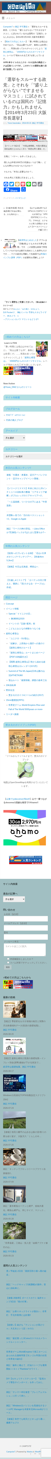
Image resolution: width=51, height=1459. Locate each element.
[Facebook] (30, 1454)
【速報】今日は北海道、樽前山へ (22, 566)
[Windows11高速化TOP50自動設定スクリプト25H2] (15, 1083)
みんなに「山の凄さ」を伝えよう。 (27, 309)
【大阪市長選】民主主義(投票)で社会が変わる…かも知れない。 (14, 211)
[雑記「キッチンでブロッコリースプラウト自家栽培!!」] (15, 1157)
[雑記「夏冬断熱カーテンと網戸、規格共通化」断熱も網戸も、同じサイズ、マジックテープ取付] (15, 1194)
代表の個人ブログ (14, 420)
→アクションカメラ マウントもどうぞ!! (21, 319)
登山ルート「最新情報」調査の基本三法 (27, 680)
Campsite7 (8, 26)
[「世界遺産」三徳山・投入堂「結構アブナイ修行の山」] (15, 1231)
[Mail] (34, 1454)
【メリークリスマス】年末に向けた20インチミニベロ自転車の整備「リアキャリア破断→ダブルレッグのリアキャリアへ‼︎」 (27, 492)
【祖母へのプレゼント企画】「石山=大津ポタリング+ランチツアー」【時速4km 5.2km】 (26, 557)
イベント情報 (12, 608)
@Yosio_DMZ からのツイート (17, 387)
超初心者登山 (12, 633)
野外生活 (10, 690)
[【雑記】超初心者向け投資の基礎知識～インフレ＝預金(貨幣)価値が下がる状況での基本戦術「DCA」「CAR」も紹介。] (15, 1046)
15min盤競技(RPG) (15, 700)
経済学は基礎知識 (11, 1067)
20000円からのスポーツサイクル (25, 361)
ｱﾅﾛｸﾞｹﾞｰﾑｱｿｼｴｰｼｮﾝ (15, 415)
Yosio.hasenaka (14, 123)
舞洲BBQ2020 (17, 618)
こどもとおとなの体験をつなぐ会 (24, 628)
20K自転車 (11, 685)
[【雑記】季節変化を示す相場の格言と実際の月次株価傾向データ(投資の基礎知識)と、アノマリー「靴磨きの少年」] (15, 1009)
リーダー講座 (12, 714)
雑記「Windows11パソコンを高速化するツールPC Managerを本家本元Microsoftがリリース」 (27, 1409)
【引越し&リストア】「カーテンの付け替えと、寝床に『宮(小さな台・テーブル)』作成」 (26, 584)
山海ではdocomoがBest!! (18, 799)
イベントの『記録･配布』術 (21, 623)
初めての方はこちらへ (16, 41)
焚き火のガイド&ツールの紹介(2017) (25, 695)
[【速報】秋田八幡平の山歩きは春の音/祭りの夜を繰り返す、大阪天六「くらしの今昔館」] (15, 1120)
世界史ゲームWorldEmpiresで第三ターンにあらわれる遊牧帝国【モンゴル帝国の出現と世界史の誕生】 (26, 1355)
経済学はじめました (28, 240)
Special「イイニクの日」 (20, 613)
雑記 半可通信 (21, 26)
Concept (10, 604)
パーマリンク (20, 198)
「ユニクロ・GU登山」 (19, 638)
